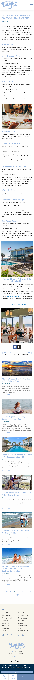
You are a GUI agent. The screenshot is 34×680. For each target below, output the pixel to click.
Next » (18, 594)
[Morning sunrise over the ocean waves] (17, 368)
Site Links (5, 609)
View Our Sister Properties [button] (13, 635)
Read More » (6, 395)
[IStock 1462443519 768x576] (17, 556)
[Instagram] (19, 347)
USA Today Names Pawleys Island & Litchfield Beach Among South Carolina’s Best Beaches (15, 568)
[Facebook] (15, 347)
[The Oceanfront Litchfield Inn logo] (9, 5)
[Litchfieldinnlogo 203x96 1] (17, 645)
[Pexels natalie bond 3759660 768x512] (17, 406)
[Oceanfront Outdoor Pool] (17, 444)
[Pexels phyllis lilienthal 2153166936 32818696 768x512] (17, 520)
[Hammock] (17, 482)
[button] (31, 5)
